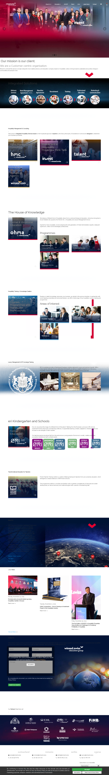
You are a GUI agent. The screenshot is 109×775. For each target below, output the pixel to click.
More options (77, 772)
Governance (11, 561)
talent (72, 4)
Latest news (86, 4)
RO (106, 5)
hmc (79, 4)
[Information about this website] (101, 4)
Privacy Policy (39, 660)
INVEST (66, 4)
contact (95, 4)
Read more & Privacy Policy (92, 772)
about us (48, 4)
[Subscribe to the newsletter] (98, 765)
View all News (12, 632)
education (57, 4)
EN (107, 3)
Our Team (11, 558)
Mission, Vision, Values (14, 556)
